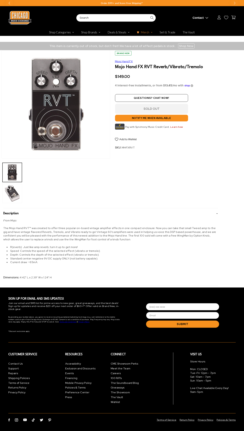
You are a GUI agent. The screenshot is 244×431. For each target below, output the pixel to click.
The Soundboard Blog (125, 383)
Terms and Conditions (68, 322)
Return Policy (187, 419)
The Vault (117, 397)
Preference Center (77, 392)
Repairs (13, 373)
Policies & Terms (75, 387)
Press (68, 397)
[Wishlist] (226, 17)
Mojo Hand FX (124, 61)
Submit (182, 324)
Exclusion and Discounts (80, 368)
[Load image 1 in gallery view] (12, 172)
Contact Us (15, 363)
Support (13, 368)
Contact (198, 17)
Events (69, 373)
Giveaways (117, 387)
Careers (116, 373)
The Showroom (120, 392)
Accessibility (73, 363)
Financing (71, 378)
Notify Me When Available (151, 118)
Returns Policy (17, 387)
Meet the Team (120, 368)
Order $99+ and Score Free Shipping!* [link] (122, 3)
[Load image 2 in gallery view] (12, 193)
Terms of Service (19, 383)
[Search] (152, 17)
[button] (110, 213)
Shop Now (186, 46)
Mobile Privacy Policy (78, 383)
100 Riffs (116, 378)
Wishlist (115, 402)
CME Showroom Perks (124, 363)
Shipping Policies (19, 378)
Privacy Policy (83, 322)
